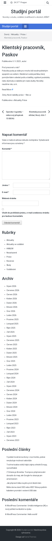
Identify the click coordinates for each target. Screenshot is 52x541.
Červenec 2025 (13, 340)
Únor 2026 (11, 311)
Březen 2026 (12, 307)
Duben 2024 (12, 403)
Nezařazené (12, 253)
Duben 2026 (12, 303)
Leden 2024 (11, 415)
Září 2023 (11, 432)
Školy (9, 265)
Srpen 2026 (11, 286)
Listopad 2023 (12, 423)
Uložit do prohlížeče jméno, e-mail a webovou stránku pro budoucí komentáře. (25, 214)
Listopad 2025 (12, 324)
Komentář (7, 149)
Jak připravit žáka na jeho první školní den (24, 483)
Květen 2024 (12, 399)
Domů (6, 34)
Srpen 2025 (11, 336)
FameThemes (30, 537)
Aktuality (15, 34)
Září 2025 (11, 332)
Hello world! (32, 514)
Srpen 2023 (11, 436)
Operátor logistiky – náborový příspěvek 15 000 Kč (14, 115)
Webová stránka (9, 198)
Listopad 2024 (12, 374)
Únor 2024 (11, 411)
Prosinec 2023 (13, 419)
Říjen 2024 (11, 378)
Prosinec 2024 (13, 369)
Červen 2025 (12, 344)
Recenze (10, 261)
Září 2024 (11, 382)
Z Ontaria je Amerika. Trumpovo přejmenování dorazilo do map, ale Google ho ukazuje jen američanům (26, 475)
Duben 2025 (12, 353)
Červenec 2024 (13, 390)
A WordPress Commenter (16, 514)
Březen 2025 (12, 357)
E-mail (5, 192)
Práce (23, 34)
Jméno (5, 185)
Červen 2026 (12, 294)
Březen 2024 (12, 407)
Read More (6, 89)
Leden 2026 (11, 315)
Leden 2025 (11, 365)
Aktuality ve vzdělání (15, 244)
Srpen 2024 (11, 386)
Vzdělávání (11, 269)
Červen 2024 (12, 394)
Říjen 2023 (11, 428)
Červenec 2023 (13, 440)
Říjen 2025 (11, 328)
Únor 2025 (11, 361)
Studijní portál (26, 11)
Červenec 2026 (13, 290)
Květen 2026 (12, 299)
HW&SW (10, 248)
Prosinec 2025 (13, 319)
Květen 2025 (12, 349)
